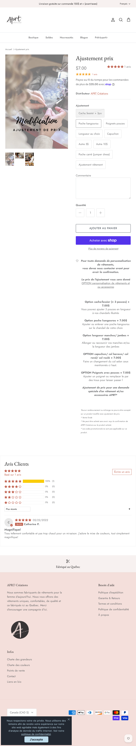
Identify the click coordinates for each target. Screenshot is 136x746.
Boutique (33, 37)
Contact (11, 676)
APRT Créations (99, 93)
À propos (103, 615)
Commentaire (83, 175)
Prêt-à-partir (101, 37)
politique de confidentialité (36, 734)
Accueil (8, 49)
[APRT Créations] (14, 20)
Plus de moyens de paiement (103, 248)
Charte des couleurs (18, 665)
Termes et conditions (110, 604)
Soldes (49, 37)
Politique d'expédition (110, 592)
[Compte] (112, 20)
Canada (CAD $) (19, 712)
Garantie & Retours (109, 598)
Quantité (81, 205)
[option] (36, 101)
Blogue (84, 37)
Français (123, 3)
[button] (115, 67)
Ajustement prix (22, 49)
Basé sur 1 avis (12, 475)
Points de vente (16, 671)
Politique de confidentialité (113, 609)
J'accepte (36, 739)
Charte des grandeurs (19, 659)
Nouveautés (66, 37)
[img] (23, 520)
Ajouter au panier (103, 228)
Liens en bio (14, 682)
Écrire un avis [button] (122, 472)
